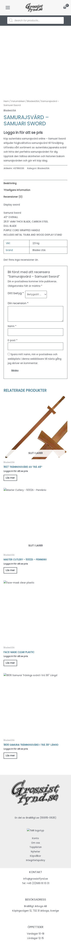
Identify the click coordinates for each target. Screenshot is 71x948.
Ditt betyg (16, 293)
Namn (12, 326)
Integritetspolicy (35, 860)
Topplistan (35, 847)
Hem (6, 101)
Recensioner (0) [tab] (13, 196)
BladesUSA (33, 101)
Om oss (35, 842)
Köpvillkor (35, 856)
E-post (12, 340)
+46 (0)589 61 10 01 (38, 883)
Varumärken (18, 101)
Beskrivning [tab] (10, 183)
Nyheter (35, 851)
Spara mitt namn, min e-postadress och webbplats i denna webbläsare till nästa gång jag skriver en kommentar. (34, 359)
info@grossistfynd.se (35, 878)
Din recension (18, 303)
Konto (35, 838)
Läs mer (10, 477)
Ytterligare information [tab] (17, 190)
